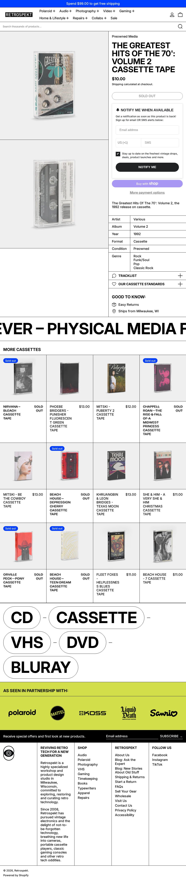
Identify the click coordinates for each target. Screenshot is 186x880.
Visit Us (121, 801)
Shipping (117, 84)
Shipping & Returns (130, 777)
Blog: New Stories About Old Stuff (128, 770)
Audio (82, 755)
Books (83, 783)
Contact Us (123, 805)
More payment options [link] (147, 192)
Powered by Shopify (16, 875)
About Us (122, 755)
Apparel (84, 793)
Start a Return (125, 782)
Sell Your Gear (126, 791)
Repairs (83, 798)
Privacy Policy (125, 810)
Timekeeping (88, 779)
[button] (180, 14)
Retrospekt (21, 870)
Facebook (159, 755)
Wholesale (123, 796)
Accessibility (124, 815)
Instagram (160, 760)
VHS (81, 769)
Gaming (84, 774)
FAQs (119, 786)
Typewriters (87, 788)
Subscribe (169, 736)
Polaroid (84, 760)
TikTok (157, 764)
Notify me (147, 167)
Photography (88, 764)
